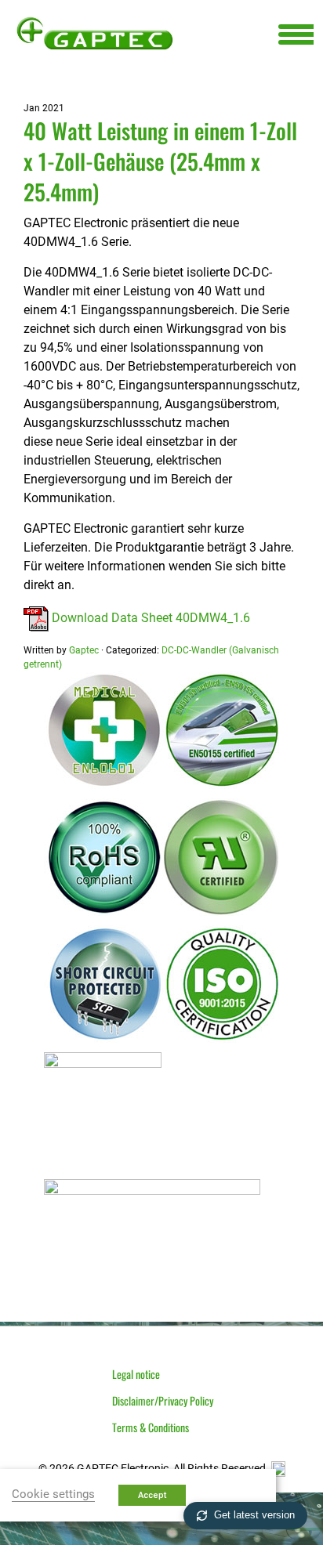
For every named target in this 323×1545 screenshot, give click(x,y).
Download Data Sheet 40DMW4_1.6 (149, 617)
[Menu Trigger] (296, 33)
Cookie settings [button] (53, 1494)
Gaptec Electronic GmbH (94, 33)
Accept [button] (152, 1495)
